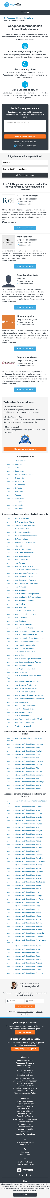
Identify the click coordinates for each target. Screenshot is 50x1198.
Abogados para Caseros (16, 563)
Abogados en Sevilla (25, 1073)
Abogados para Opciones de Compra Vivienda (24, 662)
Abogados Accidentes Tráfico (25, 1093)
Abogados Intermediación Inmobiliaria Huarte (24, 789)
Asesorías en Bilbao (25, 1109)
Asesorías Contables (25, 1122)
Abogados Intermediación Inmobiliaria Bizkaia (24, 841)
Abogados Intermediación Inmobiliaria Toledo (24, 959)
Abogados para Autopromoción (18, 556)
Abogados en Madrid (25, 1060)
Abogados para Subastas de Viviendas (21, 705)
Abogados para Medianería (17, 655)
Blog (25, 1181)
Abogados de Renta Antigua (17, 539)
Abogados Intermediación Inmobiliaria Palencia (24, 930)
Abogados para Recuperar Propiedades (21, 685)
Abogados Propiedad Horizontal (19, 726)
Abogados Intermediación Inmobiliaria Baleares (24, 834)
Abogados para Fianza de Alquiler (19, 624)
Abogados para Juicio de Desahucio (20, 648)
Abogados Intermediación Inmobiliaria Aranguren (25, 775)
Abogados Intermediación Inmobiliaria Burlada (24, 758)
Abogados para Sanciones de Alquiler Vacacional (25, 695)
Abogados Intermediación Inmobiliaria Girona (24, 875)
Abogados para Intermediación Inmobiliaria (23, 641)
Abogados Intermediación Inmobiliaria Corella (24, 785)
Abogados (25, 1057)
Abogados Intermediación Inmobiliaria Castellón (25, 858)
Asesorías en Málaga (25, 1111)
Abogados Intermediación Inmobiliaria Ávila (23, 827)
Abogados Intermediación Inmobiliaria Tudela (24, 748)
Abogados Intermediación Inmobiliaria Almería (24, 820)
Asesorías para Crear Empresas (25, 1119)
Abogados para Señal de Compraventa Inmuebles (25, 699)
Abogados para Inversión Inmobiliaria (21, 645)
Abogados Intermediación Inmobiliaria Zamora (24, 970)
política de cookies (30, 1191)
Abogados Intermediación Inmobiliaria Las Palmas (25, 899)
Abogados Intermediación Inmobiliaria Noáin (23, 778)
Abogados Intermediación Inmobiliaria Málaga (24, 916)
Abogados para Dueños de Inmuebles (21, 611)
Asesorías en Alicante (25, 1116)
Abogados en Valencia (25, 1065)
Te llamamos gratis (25, 1006)
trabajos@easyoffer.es (25, 1164)
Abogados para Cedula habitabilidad (20, 566)
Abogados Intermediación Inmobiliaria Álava (23, 810)
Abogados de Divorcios (15, 481)
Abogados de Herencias (15, 492)
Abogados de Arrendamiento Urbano (20, 522)
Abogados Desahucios (25, 1091)
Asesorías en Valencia (25, 1106)
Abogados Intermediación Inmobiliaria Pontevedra (25, 933)
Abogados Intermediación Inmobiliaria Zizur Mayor (26, 761)
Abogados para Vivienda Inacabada (20, 716)
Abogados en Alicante (25, 1075)
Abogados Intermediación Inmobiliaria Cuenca (24, 868)
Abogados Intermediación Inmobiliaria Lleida (23, 906)
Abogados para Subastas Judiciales (20, 709)
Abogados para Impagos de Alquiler (20, 628)
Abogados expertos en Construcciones (21, 542)
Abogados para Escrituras (16, 621)
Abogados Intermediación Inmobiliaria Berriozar (24, 771)
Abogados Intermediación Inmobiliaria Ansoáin (24, 765)
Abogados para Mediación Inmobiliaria (21, 652)
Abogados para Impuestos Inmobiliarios (22, 635)
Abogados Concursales (15, 471)
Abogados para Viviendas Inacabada (20, 723)
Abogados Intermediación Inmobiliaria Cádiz (23, 851)
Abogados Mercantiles (15, 505)
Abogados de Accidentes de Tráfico (20, 474)
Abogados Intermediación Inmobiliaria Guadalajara (26, 882)
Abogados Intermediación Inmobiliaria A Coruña (25, 807)
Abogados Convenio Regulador (25, 1081)
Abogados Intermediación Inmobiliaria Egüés (23, 754)
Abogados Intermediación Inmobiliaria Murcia (24, 919)
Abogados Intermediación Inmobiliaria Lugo (23, 909)
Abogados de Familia (14, 488)
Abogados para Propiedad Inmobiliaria (21, 669)
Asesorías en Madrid (25, 1101)
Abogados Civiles (13, 468)
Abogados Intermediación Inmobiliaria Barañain (24, 751)
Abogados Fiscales (14, 495)
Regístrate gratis (25, 1032)
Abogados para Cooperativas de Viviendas (22, 583)
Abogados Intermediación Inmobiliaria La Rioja (24, 896)
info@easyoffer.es (25, 1162)
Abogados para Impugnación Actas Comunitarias (25, 638)
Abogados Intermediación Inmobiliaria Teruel (23, 956)
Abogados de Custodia (15, 478)
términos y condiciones (25, 1012)
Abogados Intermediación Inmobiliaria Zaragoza (25, 973)
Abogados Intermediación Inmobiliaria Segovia (24, 946)
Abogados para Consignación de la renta (22, 573)
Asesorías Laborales (25, 1127)
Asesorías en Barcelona (25, 1104)
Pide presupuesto (25, 228)
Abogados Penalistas (15, 509)
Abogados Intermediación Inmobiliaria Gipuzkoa (25, 872)
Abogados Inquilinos (14, 546)
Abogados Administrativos (17, 461)
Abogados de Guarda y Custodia (25, 1088)
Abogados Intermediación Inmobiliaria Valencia (24, 963)
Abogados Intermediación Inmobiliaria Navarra (24, 923)
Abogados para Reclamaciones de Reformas (23, 682)
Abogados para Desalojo (16, 604)
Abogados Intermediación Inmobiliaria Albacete (24, 814)
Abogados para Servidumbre (17, 702)
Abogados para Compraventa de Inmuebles (23, 570)
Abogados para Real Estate (17, 672)
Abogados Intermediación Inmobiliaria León (23, 902)
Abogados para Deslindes (16, 607)
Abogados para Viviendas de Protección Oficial (24, 719)
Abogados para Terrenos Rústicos (19, 712)
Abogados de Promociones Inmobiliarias (22, 536)
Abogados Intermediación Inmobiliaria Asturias (24, 824)
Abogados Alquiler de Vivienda (18, 519)
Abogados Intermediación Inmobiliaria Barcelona (25, 837)
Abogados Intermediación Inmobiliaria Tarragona (25, 953)
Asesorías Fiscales (25, 1124)
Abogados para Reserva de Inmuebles (21, 692)
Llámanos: (25, 1152)
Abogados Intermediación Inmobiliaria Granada (24, 878)
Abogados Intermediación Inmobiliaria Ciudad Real (26, 861)
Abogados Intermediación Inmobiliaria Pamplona (25, 744)
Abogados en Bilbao (25, 1068)
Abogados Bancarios (14, 464)
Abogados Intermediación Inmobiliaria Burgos (24, 844)
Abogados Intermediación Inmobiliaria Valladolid (25, 966)
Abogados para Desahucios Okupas (20, 601)
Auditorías (25, 1131)
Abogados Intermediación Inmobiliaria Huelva (24, 885)
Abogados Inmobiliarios (15, 498)
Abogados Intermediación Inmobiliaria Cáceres (24, 848)
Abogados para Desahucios (17, 590)
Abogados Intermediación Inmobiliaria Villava (24, 768)
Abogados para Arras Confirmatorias (20, 553)
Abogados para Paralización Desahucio (21, 665)
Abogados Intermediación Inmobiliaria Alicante (24, 817)
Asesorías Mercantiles (25, 1129)
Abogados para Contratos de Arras (20, 577)
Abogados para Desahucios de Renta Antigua (24, 597)
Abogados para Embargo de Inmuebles (21, 614)
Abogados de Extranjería (16, 485)
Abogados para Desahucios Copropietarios (23, 594)
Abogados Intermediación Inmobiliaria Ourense (24, 926)
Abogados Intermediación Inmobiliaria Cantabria (25, 855)
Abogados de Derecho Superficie (19, 532)
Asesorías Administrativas (25, 1134)
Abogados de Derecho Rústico (18, 529)
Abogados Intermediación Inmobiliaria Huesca (24, 889)
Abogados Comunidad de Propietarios (21, 525)
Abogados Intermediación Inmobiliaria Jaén (23, 892)
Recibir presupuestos (25, 136)
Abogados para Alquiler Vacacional (20, 549)
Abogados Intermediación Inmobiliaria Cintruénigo (25, 782)
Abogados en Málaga (25, 1070)
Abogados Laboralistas (15, 502)
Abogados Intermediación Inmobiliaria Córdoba (24, 865)
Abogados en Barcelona (25, 1063)
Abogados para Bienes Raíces (18, 560)
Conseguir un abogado (25, 449)
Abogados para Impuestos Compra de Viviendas (25, 631)
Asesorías (25, 1098)
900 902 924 (25, 1155)
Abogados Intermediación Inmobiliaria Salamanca (25, 937)
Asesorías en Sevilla (25, 1114)
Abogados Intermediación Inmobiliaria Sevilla (23, 949)
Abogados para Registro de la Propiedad (22, 688)
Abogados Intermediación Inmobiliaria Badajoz (24, 831)
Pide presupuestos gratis (25, 1049)
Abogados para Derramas (16, 587)
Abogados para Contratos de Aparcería (21, 580)
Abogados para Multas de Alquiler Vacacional (24, 659)
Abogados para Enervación (17, 618)
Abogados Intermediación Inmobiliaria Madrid (24, 913)
